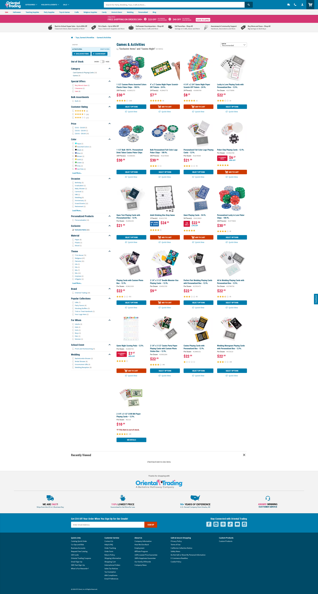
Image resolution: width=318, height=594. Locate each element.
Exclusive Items (82, 54)
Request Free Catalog (79, 551)
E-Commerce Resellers (179, 558)
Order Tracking (110, 548)
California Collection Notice (181, 548)
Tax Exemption (110, 572)
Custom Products (225, 541)
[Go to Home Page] (72, 37)
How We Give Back (142, 544)
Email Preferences (111, 578)
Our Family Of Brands (143, 561)
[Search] (249, 5)
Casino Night (100, 54)
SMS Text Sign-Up (78, 565)
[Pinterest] (223, 524)
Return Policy (109, 555)
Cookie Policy (176, 561)
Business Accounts (78, 548)
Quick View (132, 111)
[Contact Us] (295, 4)
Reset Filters (104, 49)
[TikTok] (230, 524)
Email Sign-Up (76, 561)
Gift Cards (75, 555)
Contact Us (108, 541)
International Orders (112, 565)
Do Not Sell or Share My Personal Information (188, 555)
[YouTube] (237, 524)
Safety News (175, 551)
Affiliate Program (141, 551)
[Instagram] (244, 524)
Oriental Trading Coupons (81, 558)
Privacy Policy (176, 541)
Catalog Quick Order (79, 541)
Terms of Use (175, 544)
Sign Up (150, 524)
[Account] (302, 4)
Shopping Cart (110, 561)
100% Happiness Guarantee (145, 558)
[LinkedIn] (216, 524)
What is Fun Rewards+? (80, 568)
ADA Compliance (110, 575)
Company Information (143, 541)
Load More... (77, 173)
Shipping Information (112, 558)
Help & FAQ (108, 544)
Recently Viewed (81, 455)
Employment (139, 548)
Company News (141, 565)
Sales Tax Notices (111, 568)
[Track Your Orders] (288, 4)
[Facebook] (208, 524)
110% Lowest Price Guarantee (146, 555)
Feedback (316, 299)
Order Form (108, 551)
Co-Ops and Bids (77, 544)
